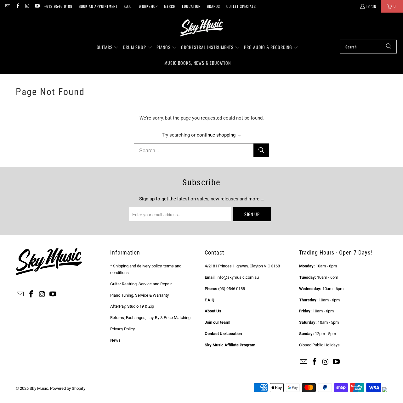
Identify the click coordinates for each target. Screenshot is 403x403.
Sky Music (39, 388)
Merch (170, 6)
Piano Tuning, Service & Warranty (139, 295)
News (115, 340)
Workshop (148, 6)
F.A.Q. (128, 6)
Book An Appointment (98, 6)
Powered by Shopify (67, 388)
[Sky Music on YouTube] (37, 6)
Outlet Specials (241, 6)
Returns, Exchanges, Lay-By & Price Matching (150, 317)
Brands (213, 6)
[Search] (389, 46)
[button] (108, 47)
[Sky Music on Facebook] (17, 6)
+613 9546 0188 (58, 6)
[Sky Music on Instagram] (27, 6)
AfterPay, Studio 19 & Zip (132, 306)
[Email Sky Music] (7, 6)
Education (191, 6)
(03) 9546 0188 (231, 288)
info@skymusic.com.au (238, 277)
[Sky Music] (201, 28)
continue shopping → (219, 135)
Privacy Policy (122, 329)
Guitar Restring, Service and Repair (141, 284)
